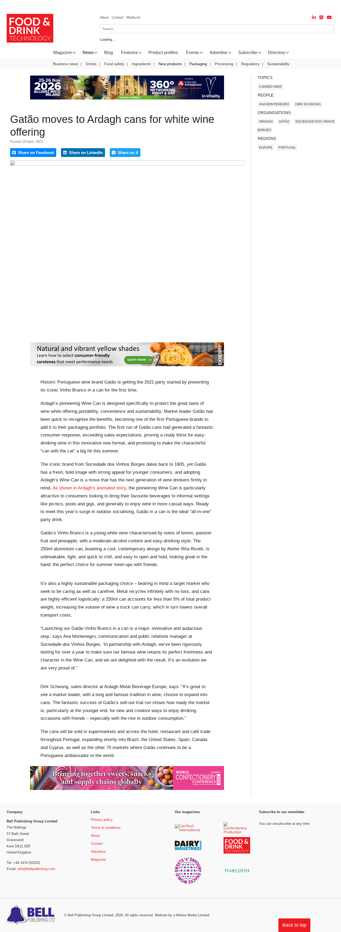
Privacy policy (102, 820)
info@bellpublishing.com (36, 869)
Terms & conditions (106, 828)
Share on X (127, 152)
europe (266, 147)
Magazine (98, 860)
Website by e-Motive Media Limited (182, 915)
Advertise (98, 852)
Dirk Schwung (308, 104)
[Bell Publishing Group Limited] (32, 915)
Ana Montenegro (274, 104)
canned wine (270, 87)
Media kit (133, 17)
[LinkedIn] (314, 17)
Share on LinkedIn (85, 152)
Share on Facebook (35, 152)
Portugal (287, 147)
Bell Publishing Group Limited (90, 915)
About (104, 17)
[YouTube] (329, 17)
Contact (118, 17)
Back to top (294, 925)
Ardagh (266, 121)
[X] (321, 17)
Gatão (284, 121)
